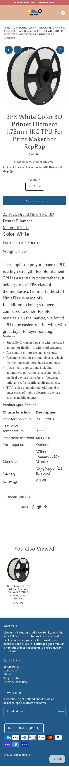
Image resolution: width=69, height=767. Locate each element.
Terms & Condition (15, 682)
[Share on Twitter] (39, 507)
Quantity (34, 179)
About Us (9, 674)
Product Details (17, 497)
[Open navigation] (5, 13)
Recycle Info (11, 678)
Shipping (19, 162)
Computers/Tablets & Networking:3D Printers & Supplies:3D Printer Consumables (34, 29)
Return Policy (11, 667)
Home (6, 27)
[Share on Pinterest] (45, 507)
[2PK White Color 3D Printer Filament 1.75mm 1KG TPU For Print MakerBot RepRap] (19, 570)
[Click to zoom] (60, 50)
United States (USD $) (24, 728)
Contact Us (10, 670)
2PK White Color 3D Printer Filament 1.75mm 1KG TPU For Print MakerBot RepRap (19, 592)
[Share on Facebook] (33, 507)
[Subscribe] (61, 711)
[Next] (18, 50)
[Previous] (9, 50)
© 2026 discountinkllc (16, 755)
